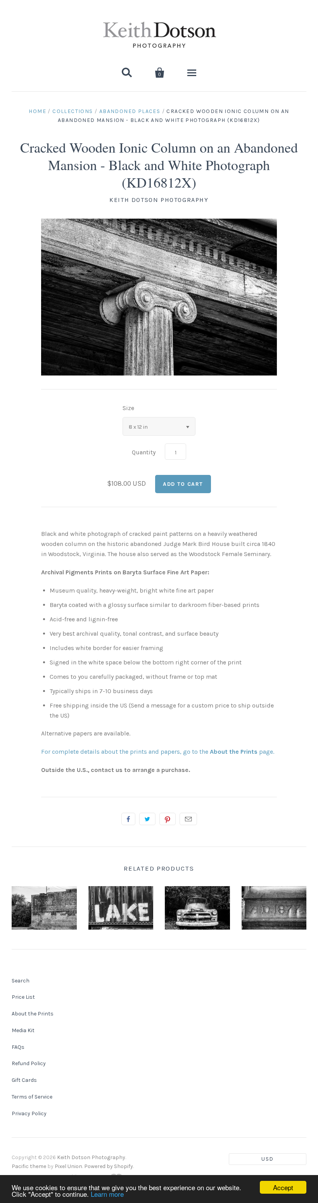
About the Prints (33, 1013)
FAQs (18, 1047)
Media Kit (23, 1030)
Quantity (144, 452)
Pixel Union (68, 1166)
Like (128, 819)
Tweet (147, 819)
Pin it (167, 819)
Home (37, 111)
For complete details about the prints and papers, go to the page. (157, 751)
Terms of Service (32, 1096)
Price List (23, 997)
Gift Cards (24, 1080)
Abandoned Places (129, 111)
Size (128, 408)
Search (20, 980)
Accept (283, 1187)
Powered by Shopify (108, 1166)
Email (188, 819)
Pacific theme (29, 1166)
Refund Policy (29, 1063)
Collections (72, 111)
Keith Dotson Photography (158, 199)
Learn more (107, 1194)
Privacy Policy (29, 1113)
